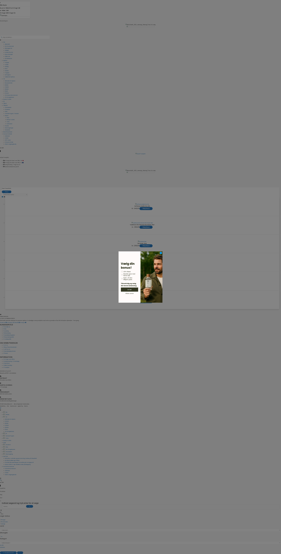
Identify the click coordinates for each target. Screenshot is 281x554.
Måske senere (129, 293)
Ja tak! (129, 289)
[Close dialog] (161, 253)
